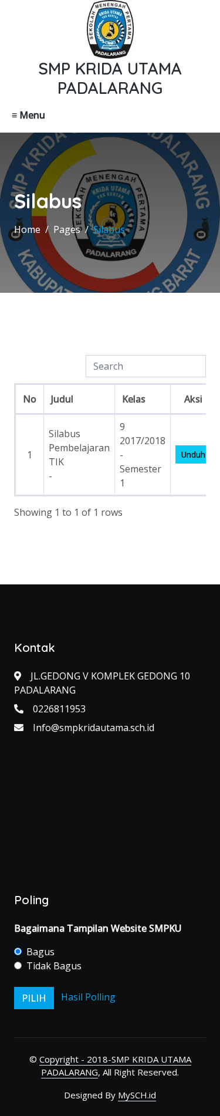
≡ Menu (28, 115)
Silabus (109, 229)
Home (27, 229)
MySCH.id (137, 1095)
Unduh (193, 454)
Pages (66, 229)
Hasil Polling (88, 996)
